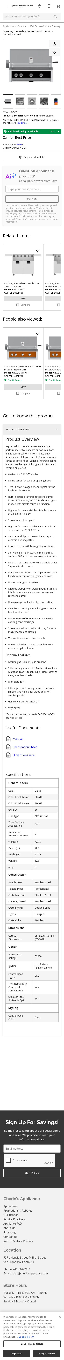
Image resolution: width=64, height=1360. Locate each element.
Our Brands (10, 1215)
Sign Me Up (32, 1173)
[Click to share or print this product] (54, 43)
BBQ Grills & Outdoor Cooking (45, 26)
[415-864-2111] (49, 6)
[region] (32, 1336)
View (23, 298)
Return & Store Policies (18, 1241)
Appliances (8, 26)
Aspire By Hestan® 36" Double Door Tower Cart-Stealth (22, 285)
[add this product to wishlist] (54, 52)
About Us (9, 1228)
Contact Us (10, 1237)
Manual (18, 739)
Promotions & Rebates (17, 1210)
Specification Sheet (25, 747)
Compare (25, 304)
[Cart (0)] (58, 6)
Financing (9, 1232)
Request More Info (34, 157)
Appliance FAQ (12, 1223)
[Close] (60, 1316)
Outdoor (21, 26)
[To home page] (22, 6)
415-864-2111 (21, 1269)
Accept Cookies (47, 1353)
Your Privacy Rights (32, 1343)
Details (53, 131)
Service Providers (14, 1219)
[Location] (39, 6)
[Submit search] (55, 16)
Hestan (20, 144)
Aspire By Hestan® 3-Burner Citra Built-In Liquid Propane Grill (23, 368)
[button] (5, 6)
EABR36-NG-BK (19, 148)
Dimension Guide (24, 755)
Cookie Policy (26, 1336)
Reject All (16, 1353)
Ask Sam (32, 199)
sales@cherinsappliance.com (29, 1273)
